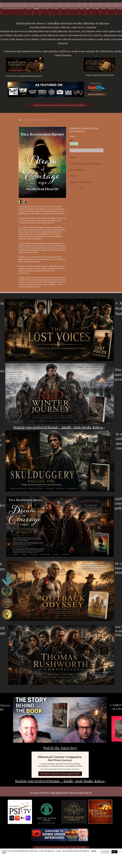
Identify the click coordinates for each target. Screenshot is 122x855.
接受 (114, 852)
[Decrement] (71, 143)
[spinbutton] (74, 143)
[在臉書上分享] (71, 188)
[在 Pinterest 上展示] (74, 188)
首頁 (20, 120)
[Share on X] (82, 188)
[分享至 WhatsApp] (78, 188)
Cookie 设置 (105, 852)
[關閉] (120, 851)
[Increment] (77, 143)
